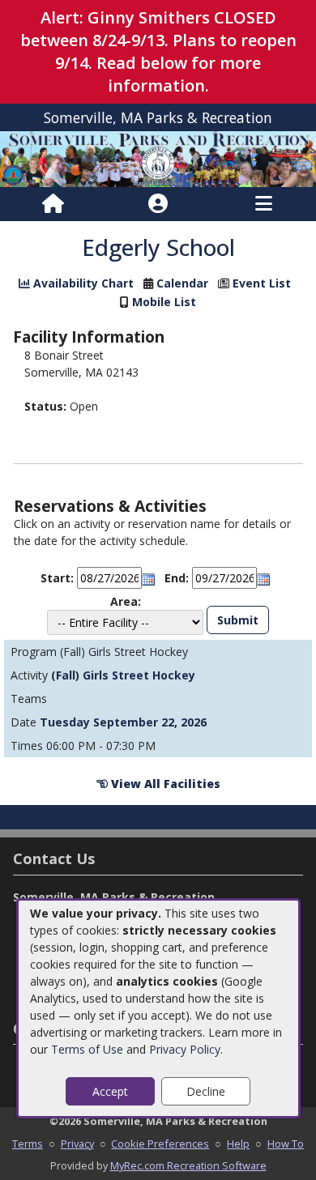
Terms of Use (87, 1049)
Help (238, 1143)
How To (285, 1143)
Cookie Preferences (160, 1143)
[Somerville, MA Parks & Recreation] (158, 157)
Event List (262, 283)
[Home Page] (53, 204)
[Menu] (263, 204)
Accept (110, 1091)
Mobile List (164, 301)
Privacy (77, 1143)
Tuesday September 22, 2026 (123, 722)
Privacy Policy (184, 1049)
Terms (27, 1143)
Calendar (182, 283)
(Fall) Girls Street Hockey (123, 675)
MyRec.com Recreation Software (188, 1165)
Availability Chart (82, 283)
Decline (205, 1091)
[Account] (158, 204)
